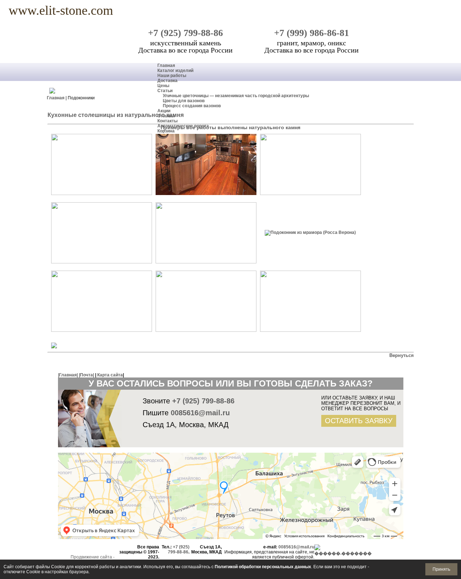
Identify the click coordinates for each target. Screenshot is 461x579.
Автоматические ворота (183, 125)
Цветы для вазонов (184, 100)
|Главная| (68, 374)
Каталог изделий (175, 70)
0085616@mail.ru (200, 413)
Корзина (166, 131)
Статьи (165, 90)
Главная (166, 65)
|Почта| (86, 374)
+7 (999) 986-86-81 (311, 33)
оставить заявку (359, 421)
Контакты (167, 120)
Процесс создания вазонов (192, 105)
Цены (163, 85)
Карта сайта (110, 374)
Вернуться (401, 355)
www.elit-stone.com (61, 10)
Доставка (167, 80)
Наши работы (171, 75)
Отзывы (166, 115)
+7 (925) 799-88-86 (185, 33)
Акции (163, 110)
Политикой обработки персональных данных (263, 566)
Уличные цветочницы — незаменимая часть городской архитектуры (236, 95)
